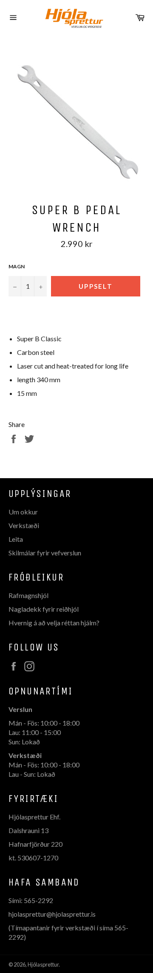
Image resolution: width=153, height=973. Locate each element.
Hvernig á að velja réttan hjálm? (53, 623)
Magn (16, 266)
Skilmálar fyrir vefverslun (44, 553)
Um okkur (23, 512)
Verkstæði (23, 525)
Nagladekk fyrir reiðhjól (43, 609)
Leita (15, 539)
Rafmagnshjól (28, 595)
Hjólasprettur (43, 964)
